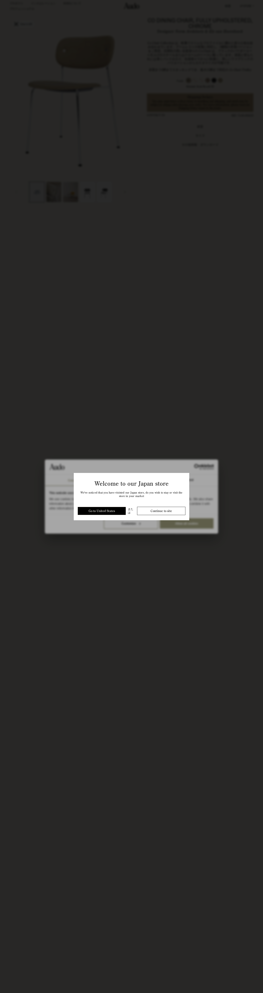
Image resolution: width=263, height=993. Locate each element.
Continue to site (161, 511)
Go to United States (102, 511)
